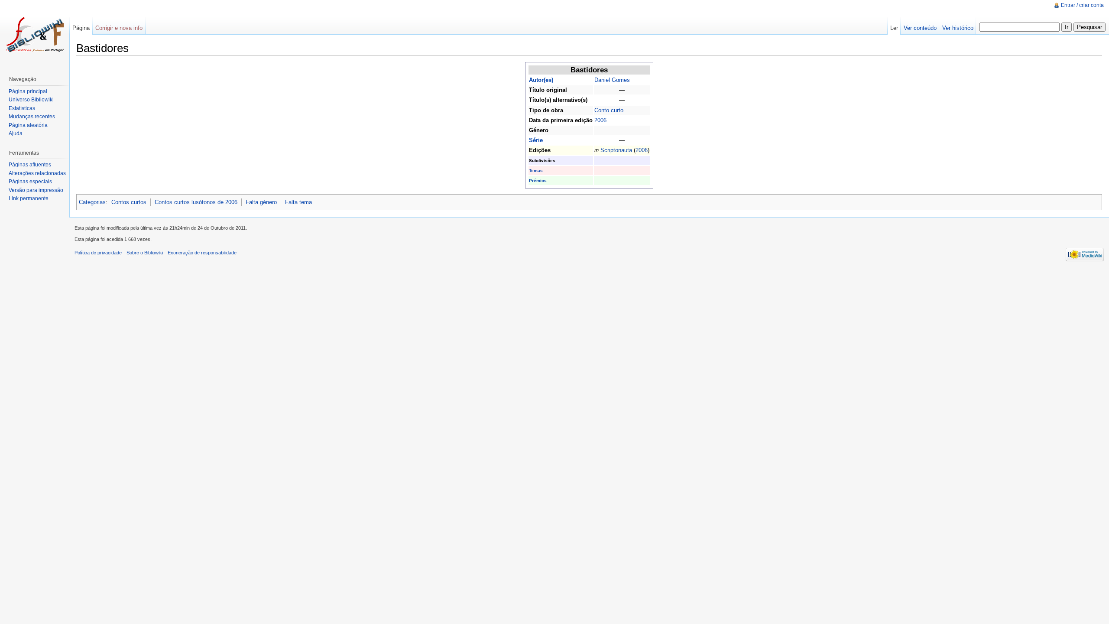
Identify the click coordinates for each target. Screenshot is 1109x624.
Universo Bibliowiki (31, 100)
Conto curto (608, 110)
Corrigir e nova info (119, 28)
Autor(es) (541, 80)
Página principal (28, 91)
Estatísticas (22, 108)
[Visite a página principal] (34, 34)
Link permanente (29, 198)
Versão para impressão (36, 190)
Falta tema (298, 202)
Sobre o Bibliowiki (144, 252)
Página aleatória (28, 125)
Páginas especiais (30, 182)
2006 (600, 120)
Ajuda (16, 133)
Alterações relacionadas (37, 173)
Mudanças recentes (32, 117)
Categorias (92, 202)
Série (536, 140)
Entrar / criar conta (1082, 5)
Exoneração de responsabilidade (202, 252)
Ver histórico (957, 28)
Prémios (538, 180)
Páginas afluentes (30, 165)
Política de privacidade (98, 252)
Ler (894, 28)
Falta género (261, 202)
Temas (536, 170)
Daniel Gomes (612, 80)
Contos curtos (128, 202)
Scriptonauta (616, 150)
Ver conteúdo (920, 28)
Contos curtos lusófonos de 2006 (196, 202)
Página (81, 28)
